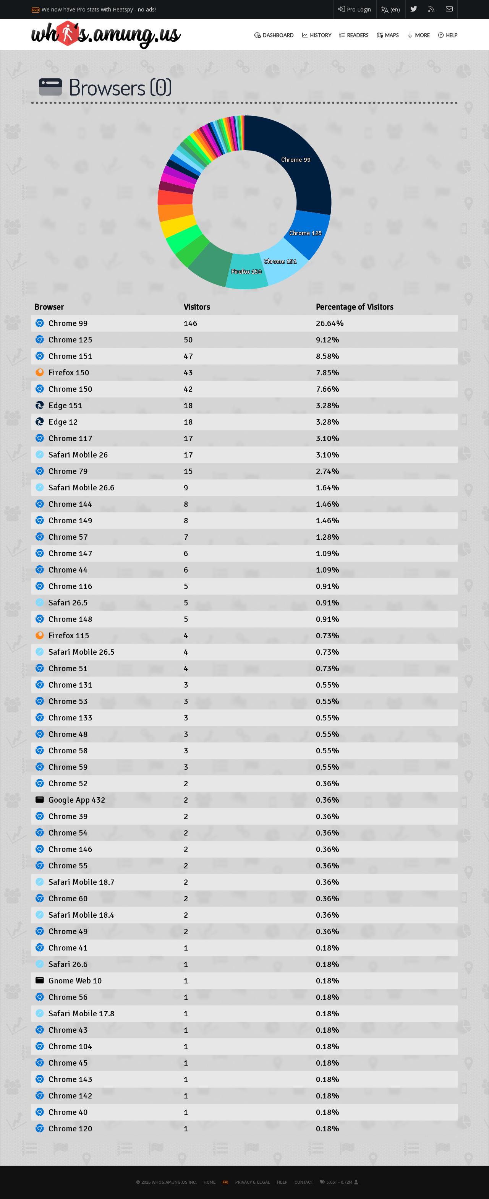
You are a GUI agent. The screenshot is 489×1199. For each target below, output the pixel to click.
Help (282, 1182)
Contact (304, 1182)
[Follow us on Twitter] (414, 9)
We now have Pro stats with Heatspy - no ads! (99, 9)
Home (210, 1182)
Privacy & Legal (252, 1182)
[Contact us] (449, 9)
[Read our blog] (431, 9)
